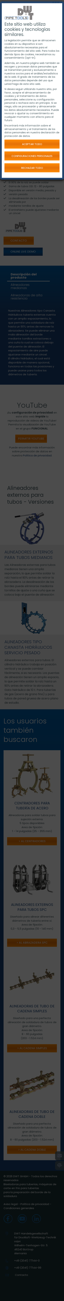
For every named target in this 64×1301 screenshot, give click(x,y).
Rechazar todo (32, 168)
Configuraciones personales (32, 156)
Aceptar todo (32, 144)
